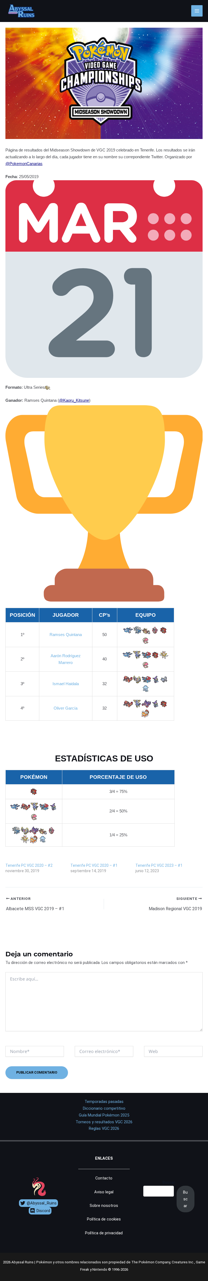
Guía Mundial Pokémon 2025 (104, 1115)
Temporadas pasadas (103, 1101)
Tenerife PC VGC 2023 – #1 (159, 865)
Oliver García (65, 708)
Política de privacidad (104, 1233)
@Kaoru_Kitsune (74, 400)
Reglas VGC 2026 (104, 1128)
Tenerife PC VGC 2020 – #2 (29, 865)
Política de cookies (104, 1219)
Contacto (103, 1178)
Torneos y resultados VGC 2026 (104, 1121)
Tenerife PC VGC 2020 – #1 (94, 865)
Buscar (168, 1182)
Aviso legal (103, 1192)
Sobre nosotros (104, 1205)
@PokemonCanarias (24, 164)
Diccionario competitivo (104, 1108)
